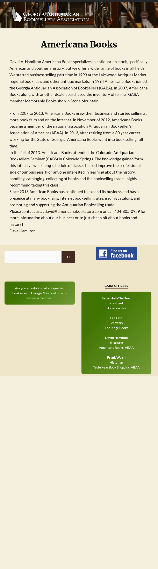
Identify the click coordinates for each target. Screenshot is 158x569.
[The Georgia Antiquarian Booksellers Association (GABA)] (79, 15)
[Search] (68, 257)
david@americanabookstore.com (73, 211)
